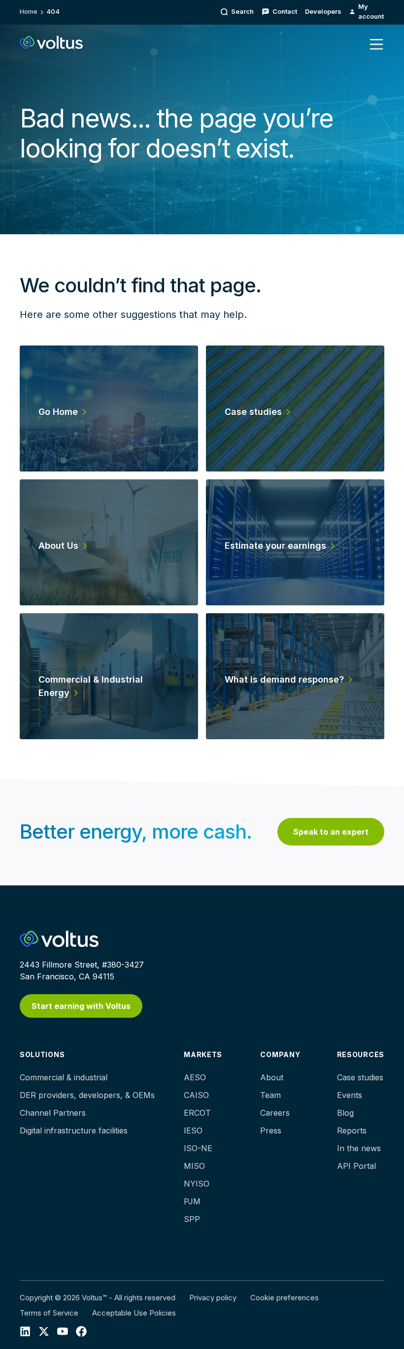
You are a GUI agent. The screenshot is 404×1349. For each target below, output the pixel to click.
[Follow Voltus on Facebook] (62, 1330)
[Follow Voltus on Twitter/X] (43, 1330)
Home (28, 11)
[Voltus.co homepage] (51, 42)
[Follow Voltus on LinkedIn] (25, 1330)
